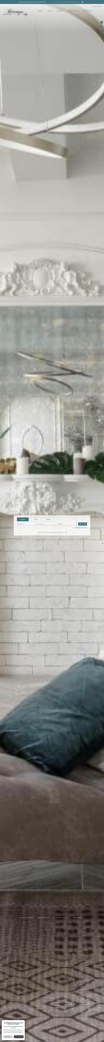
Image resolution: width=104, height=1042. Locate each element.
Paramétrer (8, 1036)
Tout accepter (18, 1036)
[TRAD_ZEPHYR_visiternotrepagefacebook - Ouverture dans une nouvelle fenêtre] (101, 22)
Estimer (48, 519)
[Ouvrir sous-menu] (43, 11)
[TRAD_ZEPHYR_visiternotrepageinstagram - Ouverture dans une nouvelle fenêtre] (101, 26)
